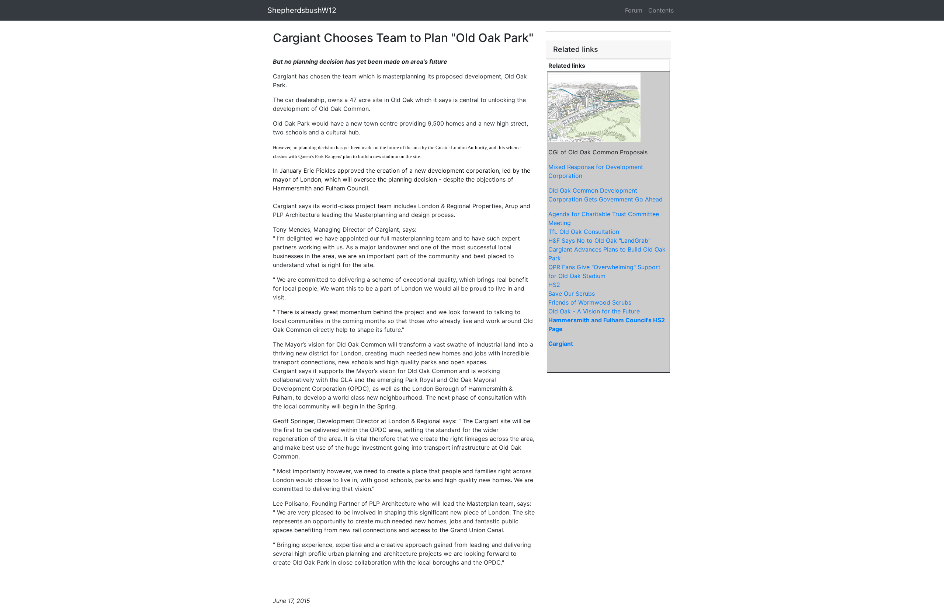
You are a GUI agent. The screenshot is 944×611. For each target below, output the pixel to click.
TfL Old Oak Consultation (583, 231)
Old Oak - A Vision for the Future (594, 311)
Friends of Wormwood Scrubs (589, 302)
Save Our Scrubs (571, 293)
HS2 (554, 284)
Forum (633, 10)
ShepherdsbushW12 (301, 10)
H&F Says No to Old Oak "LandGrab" (599, 240)
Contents (661, 10)
